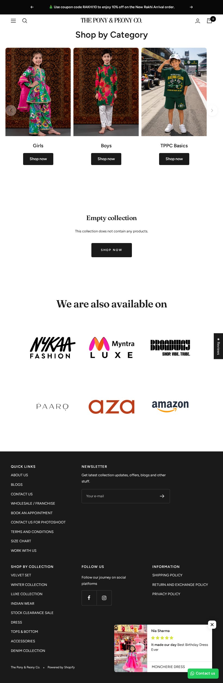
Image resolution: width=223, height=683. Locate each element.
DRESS (16, 622)
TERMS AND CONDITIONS (32, 532)
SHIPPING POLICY (167, 575)
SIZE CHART (21, 541)
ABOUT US (19, 475)
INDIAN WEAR (22, 603)
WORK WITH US (23, 551)
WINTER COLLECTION (29, 585)
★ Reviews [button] (218, 346)
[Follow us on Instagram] (104, 597)
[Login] (197, 21)
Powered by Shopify (61, 667)
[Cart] (209, 20)
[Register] (162, 496)
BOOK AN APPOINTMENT (31, 513)
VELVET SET (21, 575)
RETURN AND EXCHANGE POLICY (180, 585)
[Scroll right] (212, 110)
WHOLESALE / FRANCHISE (33, 503)
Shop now (111, 250)
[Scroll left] (10, 110)
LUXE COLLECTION (26, 594)
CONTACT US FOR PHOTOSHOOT (38, 522)
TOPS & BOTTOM (24, 632)
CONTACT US (22, 494)
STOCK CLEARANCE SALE (32, 613)
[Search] (24, 20)
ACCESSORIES (23, 641)
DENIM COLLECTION (28, 651)
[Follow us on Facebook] (89, 597)
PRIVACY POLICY (166, 594)
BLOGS (17, 485)
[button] (212, 625)
